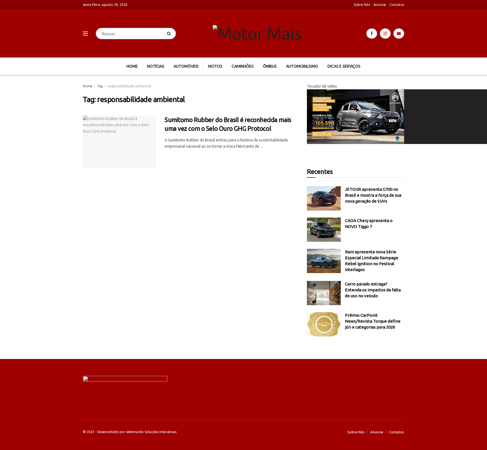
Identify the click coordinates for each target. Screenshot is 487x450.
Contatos (396, 4)
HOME (132, 66)
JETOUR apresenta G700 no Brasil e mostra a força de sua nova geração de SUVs (373, 195)
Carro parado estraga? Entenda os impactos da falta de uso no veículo (373, 289)
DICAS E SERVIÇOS (343, 66)
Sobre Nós (362, 4)
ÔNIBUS (270, 66)
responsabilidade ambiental (129, 86)
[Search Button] (170, 33)
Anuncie (379, 4)
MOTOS (215, 66)
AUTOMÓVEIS (186, 66)
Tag (100, 86)
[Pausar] (311, 148)
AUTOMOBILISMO (302, 66)
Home (87, 86)
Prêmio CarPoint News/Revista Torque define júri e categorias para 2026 (372, 321)
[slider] (312, 161)
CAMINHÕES (243, 66)
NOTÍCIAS (155, 66)
